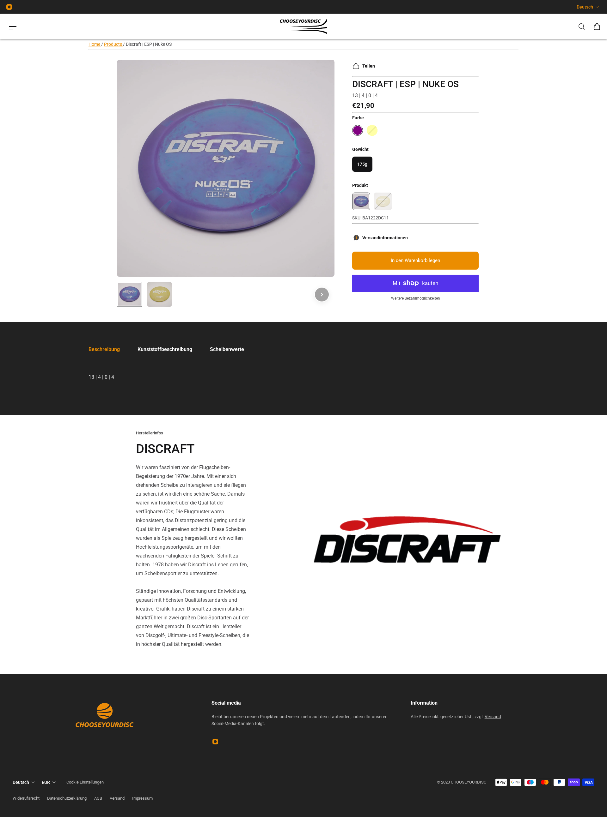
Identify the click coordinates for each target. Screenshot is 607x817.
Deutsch (585, 6)
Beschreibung (104, 349)
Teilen (368, 66)
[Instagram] (9, 7)
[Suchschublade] (581, 26)
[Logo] (303, 27)
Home (95, 44)
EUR (46, 782)
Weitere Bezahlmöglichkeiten (415, 298)
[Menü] (12, 26)
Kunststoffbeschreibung (165, 349)
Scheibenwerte (227, 349)
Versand (493, 716)
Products (113, 44)
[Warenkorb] (596, 26)
